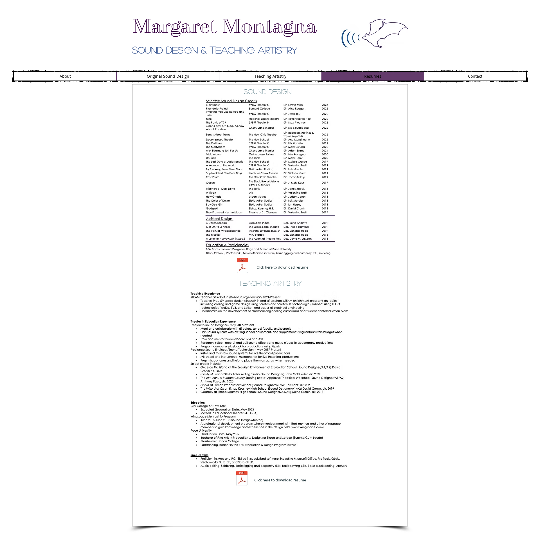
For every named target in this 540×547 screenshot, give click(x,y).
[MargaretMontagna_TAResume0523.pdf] (241, 479)
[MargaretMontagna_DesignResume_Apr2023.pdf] (242, 266)
